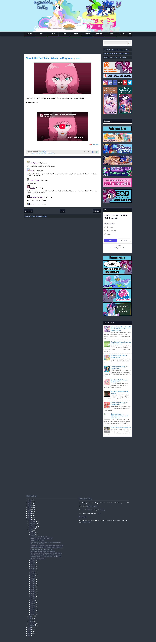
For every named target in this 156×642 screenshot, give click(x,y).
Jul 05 (33, 606)
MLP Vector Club (92, 506)
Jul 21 (33, 576)
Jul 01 (33, 614)
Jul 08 (33, 601)
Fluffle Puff (40, 153)
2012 (29, 633)
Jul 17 (33, 583)
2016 (29, 519)
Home (30, 34)
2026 (29, 500)
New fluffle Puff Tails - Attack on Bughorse (49, 58)
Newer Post (28, 211)
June (31, 616)
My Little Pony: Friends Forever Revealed (116, 53)
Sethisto (90, 510)
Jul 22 (33, 574)
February (32, 624)
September (33, 527)
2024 (29, 504)
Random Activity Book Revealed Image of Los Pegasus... (47, 547)
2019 (29, 513)
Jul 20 (33, 577)
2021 (29, 509)
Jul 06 (33, 604)
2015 (29, 627)
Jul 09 (33, 599)
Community (99, 34)
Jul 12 (33, 593)
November (33, 523)
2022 (29, 508)
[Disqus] (62, 182)
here (99, 513)
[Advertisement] (117, 450)
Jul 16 (33, 585)
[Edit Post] (47, 151)
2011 (29, 635)
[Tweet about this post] (96, 152)
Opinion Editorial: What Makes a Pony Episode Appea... (46, 553)
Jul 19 (33, 579)
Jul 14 (33, 589)
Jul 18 (33, 581)
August (32, 529)
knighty (103, 510)
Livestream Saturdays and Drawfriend (41, 549)
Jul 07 (33, 602)
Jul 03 (33, 610)
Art (41, 34)
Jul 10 (33, 597)
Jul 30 (33, 534)
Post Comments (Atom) (40, 216)
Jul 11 (33, 595)
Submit (122, 34)
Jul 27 (33, 564)
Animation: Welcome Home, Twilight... (120, 392)
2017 (29, 517)
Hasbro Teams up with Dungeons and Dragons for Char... (47, 546)
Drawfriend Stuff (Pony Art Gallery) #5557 (119, 381)
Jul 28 (33, 562)
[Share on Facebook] (92, 152)
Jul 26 (33, 566)
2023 (29, 506)
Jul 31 (33, 533)
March (31, 622)
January (32, 626)
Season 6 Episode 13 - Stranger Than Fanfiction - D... (46, 557)
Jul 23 (33, 572)
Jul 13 (33, 591)
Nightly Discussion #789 (37, 540)
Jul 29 (33, 560)
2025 (29, 502)
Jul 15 (33, 587)
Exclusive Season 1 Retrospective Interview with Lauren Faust (120, 416)
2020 (29, 511)
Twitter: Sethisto (94, 144)
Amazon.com (86, 522)
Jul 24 (33, 570)
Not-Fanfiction (51, 153)
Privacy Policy (83, 517)
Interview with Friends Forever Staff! (115, 57)
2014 (29, 629)
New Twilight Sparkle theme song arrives (116, 50)
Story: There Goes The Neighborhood (41, 538)
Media (76, 34)
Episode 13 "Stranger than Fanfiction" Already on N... (46, 555)
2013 (29, 631)
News (53, 34)
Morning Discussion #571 (38, 558)
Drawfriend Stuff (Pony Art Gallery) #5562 (119, 367)
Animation (34, 153)
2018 (29, 515)
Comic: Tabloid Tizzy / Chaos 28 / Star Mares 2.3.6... (46, 542)
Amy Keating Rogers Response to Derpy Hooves (121, 343)
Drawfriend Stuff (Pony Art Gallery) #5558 (119, 356)
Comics (87, 34)
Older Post (97, 211)
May (31, 618)
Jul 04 (33, 608)
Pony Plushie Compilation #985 (121, 427)
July (31, 531)
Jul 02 (33, 612)
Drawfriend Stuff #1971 (37, 544)
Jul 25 (33, 568)
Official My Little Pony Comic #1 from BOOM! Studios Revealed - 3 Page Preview (121, 329)
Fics (64, 34)
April (31, 620)
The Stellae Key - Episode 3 (39, 536)
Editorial (110, 34)
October (32, 525)
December (33, 521)
